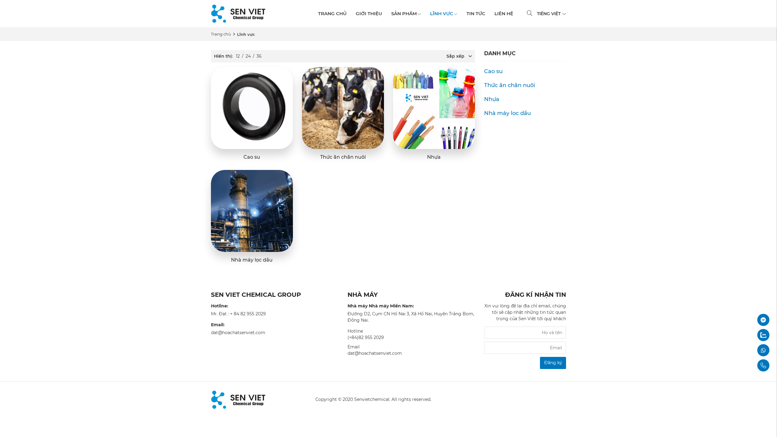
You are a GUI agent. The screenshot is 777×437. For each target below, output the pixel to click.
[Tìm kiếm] (529, 13)
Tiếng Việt (549, 13)
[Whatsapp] (746, 350)
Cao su (251, 157)
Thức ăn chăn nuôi (343, 157)
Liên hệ (503, 13)
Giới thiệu (369, 13)
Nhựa (434, 157)
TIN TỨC (476, 13)
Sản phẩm (404, 13)
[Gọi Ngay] (746, 365)
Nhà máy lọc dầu (252, 260)
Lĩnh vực (441, 13)
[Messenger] (746, 320)
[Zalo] (746, 335)
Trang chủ (332, 13)
